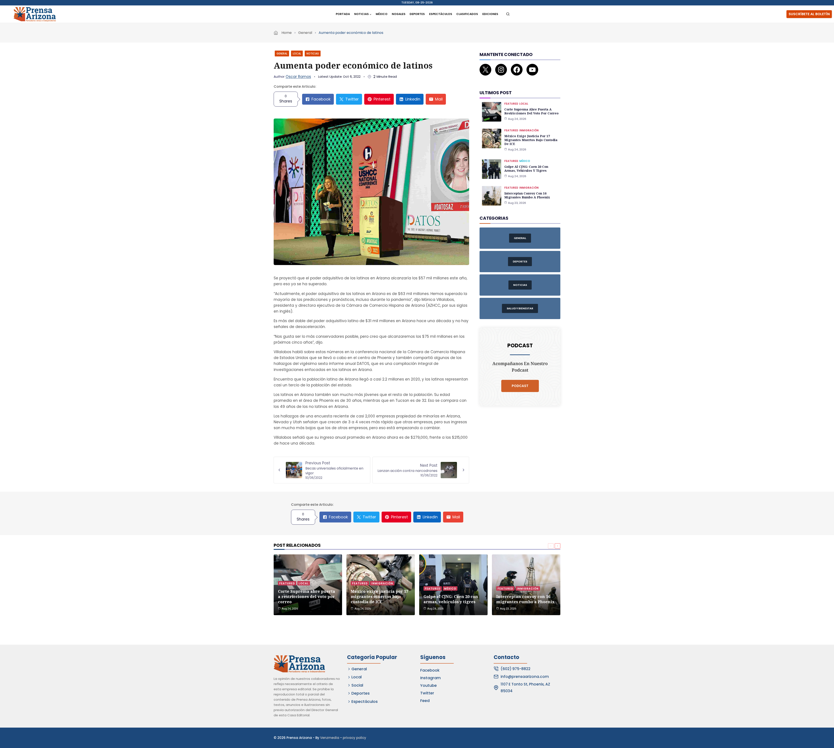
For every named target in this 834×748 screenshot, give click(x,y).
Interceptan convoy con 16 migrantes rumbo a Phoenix (527, 195)
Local (297, 53)
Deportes (417, 14)
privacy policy (354, 737)
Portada (343, 14)
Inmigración (529, 130)
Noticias (312, 53)
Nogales (398, 14)
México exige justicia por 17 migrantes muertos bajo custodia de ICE (531, 140)
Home (286, 32)
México (381, 14)
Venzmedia (329, 737)
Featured (511, 103)
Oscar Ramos (298, 76)
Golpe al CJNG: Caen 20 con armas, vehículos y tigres (526, 169)
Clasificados (467, 14)
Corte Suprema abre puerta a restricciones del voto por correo (531, 111)
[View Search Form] (508, 14)
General (305, 32)
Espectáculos (440, 14)
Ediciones (490, 14)
